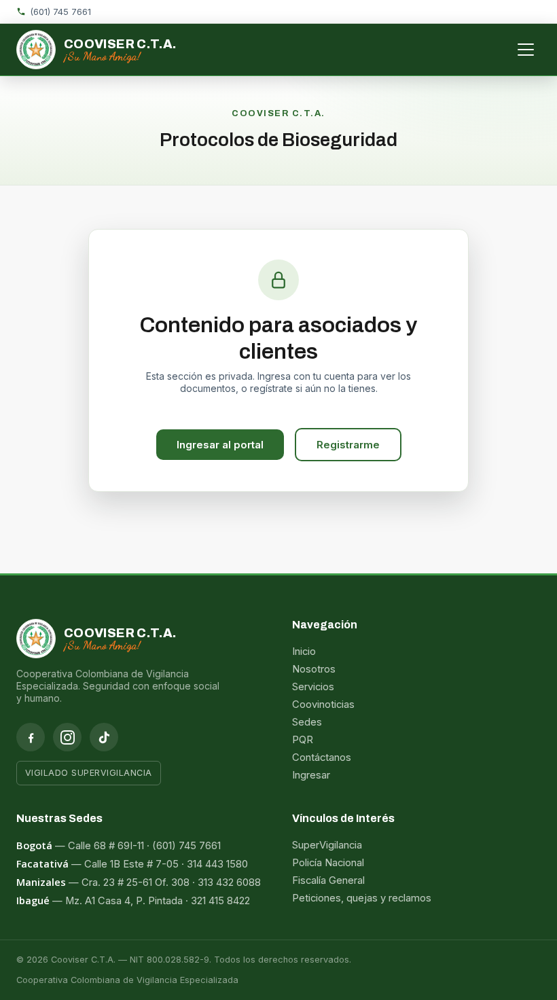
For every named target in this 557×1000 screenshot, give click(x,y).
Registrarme (348, 444)
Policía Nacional (328, 863)
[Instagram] (67, 737)
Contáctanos (321, 757)
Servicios (313, 687)
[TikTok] (104, 737)
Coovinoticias (323, 704)
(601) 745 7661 (60, 11)
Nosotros (314, 669)
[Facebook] (30, 737)
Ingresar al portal (220, 444)
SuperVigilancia (327, 845)
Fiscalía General (328, 880)
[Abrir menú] (526, 50)
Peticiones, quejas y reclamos (361, 898)
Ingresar (311, 775)
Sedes (307, 722)
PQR (302, 740)
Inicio (304, 651)
